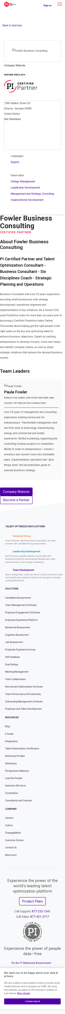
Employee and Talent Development (23, 708)
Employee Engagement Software (22, 612)
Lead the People (13, 778)
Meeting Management (17, 671)
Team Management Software (21, 605)
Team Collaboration (15, 679)
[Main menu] (59, 4)
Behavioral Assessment (17, 627)
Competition (11, 793)
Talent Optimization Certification (22, 748)
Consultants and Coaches (18, 800)
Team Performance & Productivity (23, 694)
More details (23, 993)
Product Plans (32, 901)
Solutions (11, 588)
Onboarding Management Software (24, 701)
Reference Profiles (15, 756)
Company (11, 809)
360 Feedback (12, 657)
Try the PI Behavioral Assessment (31, 963)
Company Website (14, 65)
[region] (32, 988)
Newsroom (11, 855)
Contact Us (11, 847)
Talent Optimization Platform (25, 526)
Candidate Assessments (18, 597)
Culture (9, 825)
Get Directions (12, 119)
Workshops (11, 763)
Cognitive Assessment (17, 635)
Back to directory (12, 25)
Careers (9, 818)
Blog (7, 726)
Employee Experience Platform (21, 620)
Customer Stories (14, 840)
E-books (9, 733)
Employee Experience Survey (20, 649)
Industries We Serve (15, 785)
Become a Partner (16, 500)
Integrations (11, 741)
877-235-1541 (41, 911)
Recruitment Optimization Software (24, 686)
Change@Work (13, 832)
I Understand (32, 1001)
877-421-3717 (39, 916)
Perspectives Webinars (17, 771)
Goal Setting (11, 664)
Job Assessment (14, 642)
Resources (12, 717)
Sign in (47, 5)
